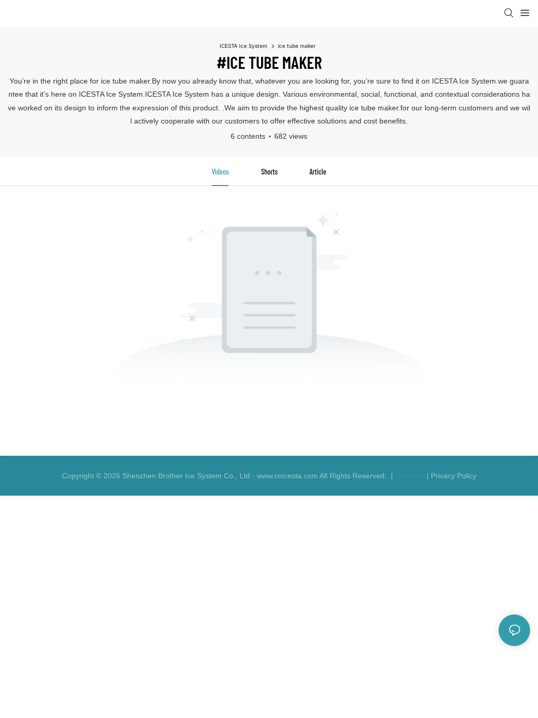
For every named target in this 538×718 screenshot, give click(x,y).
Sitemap (410, 475)
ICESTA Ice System (243, 46)
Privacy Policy (454, 475)
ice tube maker (297, 46)
